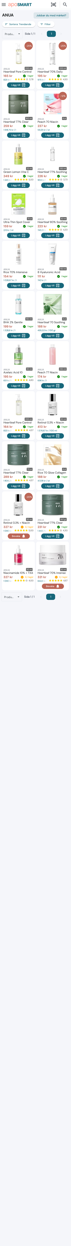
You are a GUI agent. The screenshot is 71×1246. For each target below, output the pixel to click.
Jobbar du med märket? (51, 15)
